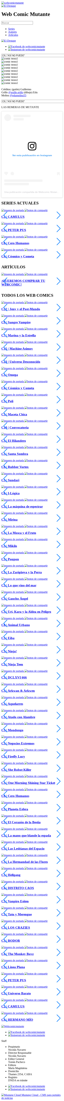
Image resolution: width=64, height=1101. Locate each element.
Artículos (13, 34)
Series (11, 28)
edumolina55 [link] (19, 95)
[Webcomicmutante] (12, 2)
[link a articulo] (13, 274)
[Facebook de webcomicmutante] (26, 46)
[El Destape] (8, 5)
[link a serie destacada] (13, 210)
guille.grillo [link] (17, 92)
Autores (12, 31)
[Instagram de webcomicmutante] (26, 49)
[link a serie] (13, 302)
